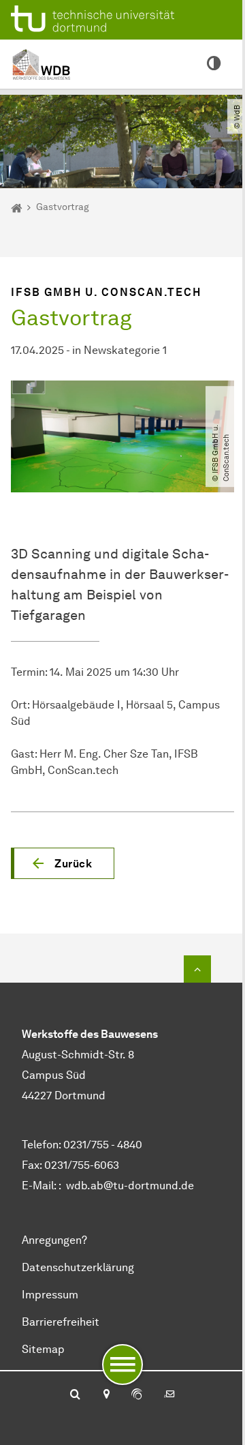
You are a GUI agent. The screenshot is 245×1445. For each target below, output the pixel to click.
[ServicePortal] (136, 1395)
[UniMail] (169, 1395)
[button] (62, 863)
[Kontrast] (213, 64)
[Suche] (75, 1395)
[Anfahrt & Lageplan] (105, 1395)
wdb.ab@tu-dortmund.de (130, 1185)
